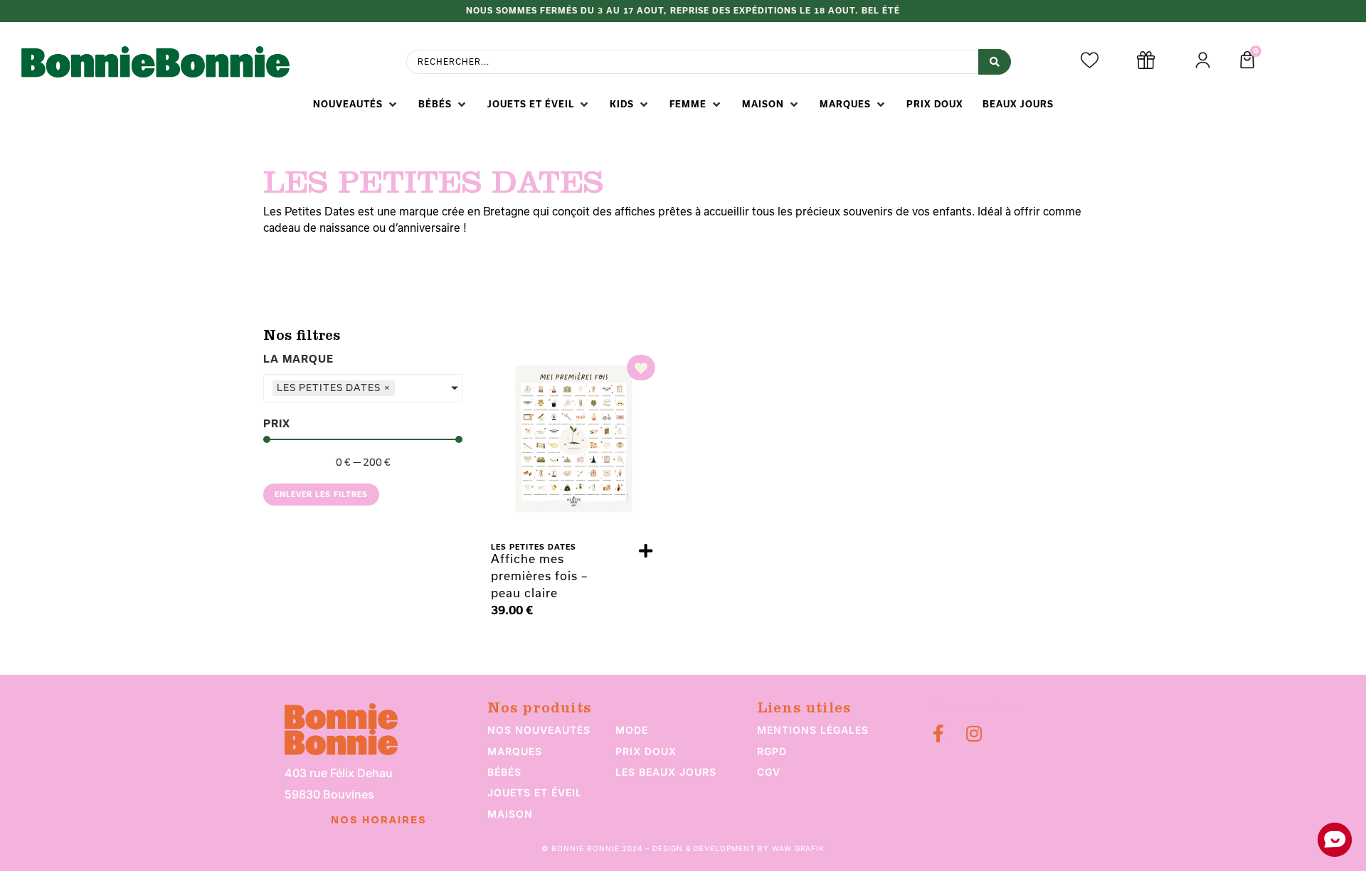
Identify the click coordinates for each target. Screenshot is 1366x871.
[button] (356, 104)
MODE (631, 730)
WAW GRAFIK (798, 848)
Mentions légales (813, 730)
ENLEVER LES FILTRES (321, 494)
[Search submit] (994, 62)
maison (510, 814)
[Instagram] (974, 733)
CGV (768, 772)
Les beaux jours (665, 772)
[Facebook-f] (938, 733)
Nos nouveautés (539, 730)
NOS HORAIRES (379, 820)
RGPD (772, 751)
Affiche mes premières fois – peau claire (539, 575)
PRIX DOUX (646, 751)
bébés (504, 772)
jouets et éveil (534, 792)
